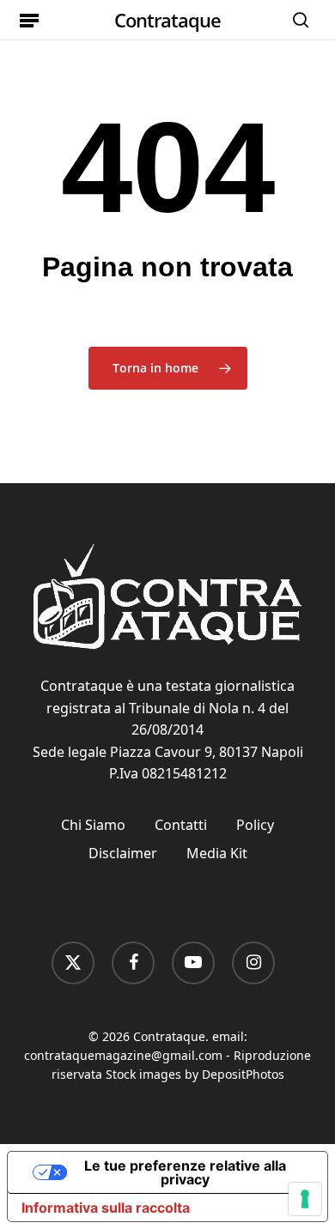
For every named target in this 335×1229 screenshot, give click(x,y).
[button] (29, 19)
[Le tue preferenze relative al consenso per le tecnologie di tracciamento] (305, 1199)
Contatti (181, 824)
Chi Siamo (93, 824)
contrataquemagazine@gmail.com (123, 1055)
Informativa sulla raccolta (105, 1207)
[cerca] (296, 19)
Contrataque (167, 19)
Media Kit (216, 853)
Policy (255, 824)
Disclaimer (122, 853)
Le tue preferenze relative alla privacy (185, 1172)
